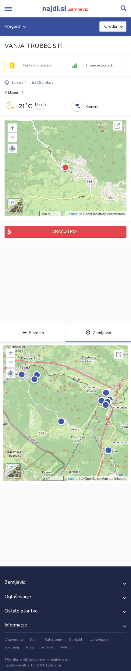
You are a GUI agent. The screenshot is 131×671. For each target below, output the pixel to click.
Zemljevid (102, 333)
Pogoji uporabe (39, 647)
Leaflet (72, 213)
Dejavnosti (14, 639)
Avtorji (66, 647)
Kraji (33, 639)
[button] (12, 148)
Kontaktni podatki (37, 65)
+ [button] (12, 128)
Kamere (92, 106)
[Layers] (15, 205)
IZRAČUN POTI (66, 231)
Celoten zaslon (117, 125)
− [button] (12, 137)
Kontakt (75, 639)
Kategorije (53, 639)
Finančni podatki (100, 65)
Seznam (36, 333)
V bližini (11, 92)
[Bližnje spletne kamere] (77, 106)
